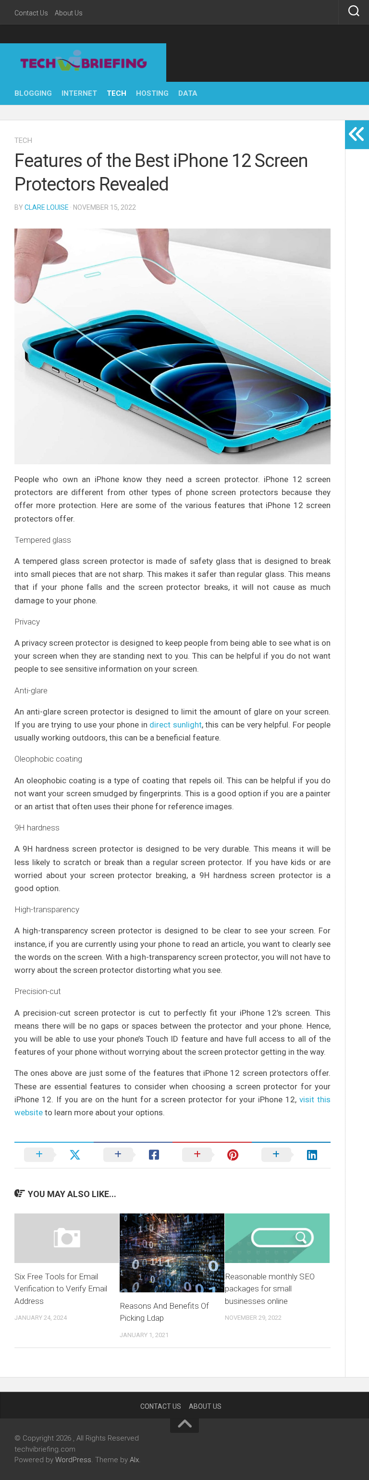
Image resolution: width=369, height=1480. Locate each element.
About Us (69, 13)
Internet (79, 93)
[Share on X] (54, 1155)
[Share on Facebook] (133, 1155)
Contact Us (31, 13)
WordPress (73, 1459)
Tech (116, 93)
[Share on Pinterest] (212, 1155)
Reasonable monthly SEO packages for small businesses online (270, 1289)
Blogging (33, 93)
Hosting (152, 93)
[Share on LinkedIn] (291, 1155)
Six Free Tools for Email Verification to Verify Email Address (60, 1289)
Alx (134, 1459)
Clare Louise (47, 207)
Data (187, 93)
